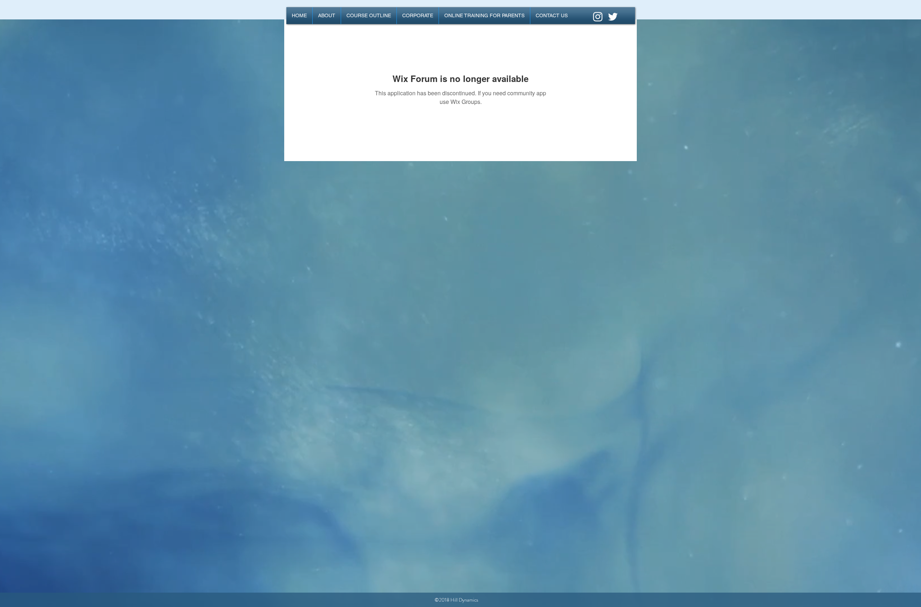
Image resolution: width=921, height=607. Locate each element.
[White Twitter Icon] (613, 16)
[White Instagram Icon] (597, 16)
